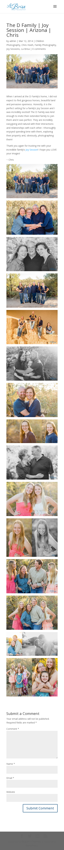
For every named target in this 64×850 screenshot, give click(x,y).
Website (10, 791)
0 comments (39, 48)
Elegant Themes (31, 841)
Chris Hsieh (27, 45)
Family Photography (45, 45)
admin (13, 41)
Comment (12, 728)
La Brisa (25, 48)
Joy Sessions (13, 48)
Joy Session (32, 149)
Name (10, 763)
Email (10, 777)
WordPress (32, 845)
